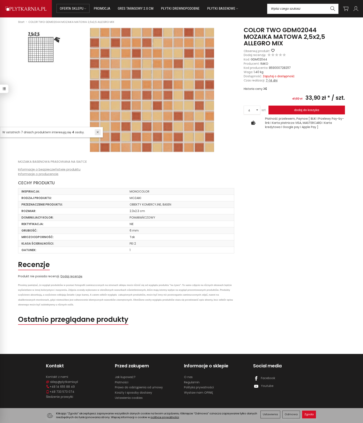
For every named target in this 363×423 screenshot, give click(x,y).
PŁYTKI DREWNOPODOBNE (180, 8)
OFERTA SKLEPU (72, 8)
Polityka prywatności (199, 387)
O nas (188, 377)
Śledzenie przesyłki (59, 397)
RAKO (264, 64)
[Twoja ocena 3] (277, 55)
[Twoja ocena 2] (273, 55)
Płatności (121, 382)
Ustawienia (270, 414)
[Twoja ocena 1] (269, 55)
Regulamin (192, 382)
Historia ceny (253, 89)
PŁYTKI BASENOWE (221, 8)
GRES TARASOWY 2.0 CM (135, 8)
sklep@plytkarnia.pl (64, 382)
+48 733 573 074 (62, 392)
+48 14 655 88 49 (62, 387)
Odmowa (291, 414)
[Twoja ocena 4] (280, 55)
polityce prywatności (165, 417)
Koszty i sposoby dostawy (133, 392)
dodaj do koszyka (306, 110)
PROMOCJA (102, 8)
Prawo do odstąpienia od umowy (139, 387)
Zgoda (309, 414)
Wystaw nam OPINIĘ (198, 392)
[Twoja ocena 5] (284, 55)
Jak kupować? (125, 377)
